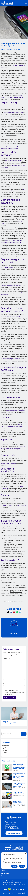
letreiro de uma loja (22, 83)
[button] (25, 3)
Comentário (6, 658)
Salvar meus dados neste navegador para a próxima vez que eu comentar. (14, 692)
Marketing (4, 750)
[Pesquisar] (24, 734)
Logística (4, 748)
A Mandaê (3, 870)
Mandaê (14, 633)
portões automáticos (6, 131)
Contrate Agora (5, 873)
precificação (7, 542)
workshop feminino (11, 135)
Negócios (4, 752)
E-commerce (5, 745)
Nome (5, 677)
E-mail (5, 684)
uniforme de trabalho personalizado (10, 172)
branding (5, 363)
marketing (20, 80)
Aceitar (22, 866)
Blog (2, 876)
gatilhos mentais (18, 238)
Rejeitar (14, 866)
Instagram (5, 53)
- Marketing (17, 49)
